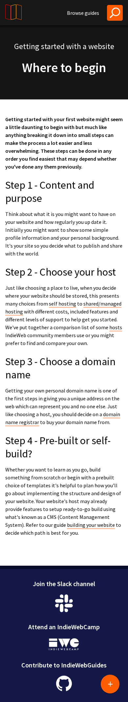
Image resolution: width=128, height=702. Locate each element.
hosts (115, 327)
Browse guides (83, 13)
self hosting (62, 303)
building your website (91, 525)
